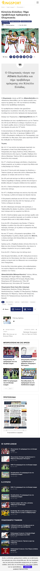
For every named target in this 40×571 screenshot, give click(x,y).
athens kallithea (9, 302)
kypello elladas (24, 302)
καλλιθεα (4, 304)
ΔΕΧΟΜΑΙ (28, 567)
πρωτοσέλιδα (12, 432)
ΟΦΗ (5, 377)
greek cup (17, 302)
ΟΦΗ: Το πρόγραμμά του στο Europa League (24, 464)
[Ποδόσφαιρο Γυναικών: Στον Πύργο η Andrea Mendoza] (5, 551)
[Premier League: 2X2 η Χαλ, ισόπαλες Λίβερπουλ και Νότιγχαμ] (5, 505)
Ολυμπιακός (10, 304)
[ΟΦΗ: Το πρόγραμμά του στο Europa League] (11, 373)
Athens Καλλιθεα (15, 21)
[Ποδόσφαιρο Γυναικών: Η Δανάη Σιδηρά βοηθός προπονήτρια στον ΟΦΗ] (5, 535)
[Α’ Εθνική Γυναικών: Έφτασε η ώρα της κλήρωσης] (5, 543)
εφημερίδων (20, 432)
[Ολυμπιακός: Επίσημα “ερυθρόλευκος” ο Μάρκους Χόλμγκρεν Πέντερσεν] (29, 352)
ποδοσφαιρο (5, 23)
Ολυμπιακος (5, 21)
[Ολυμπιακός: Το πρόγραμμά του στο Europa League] (11, 352)
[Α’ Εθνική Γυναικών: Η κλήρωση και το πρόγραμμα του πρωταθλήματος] (5, 527)
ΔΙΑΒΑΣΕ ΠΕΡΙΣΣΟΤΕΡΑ (20, 569)
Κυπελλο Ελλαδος (26, 21)
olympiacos (32, 302)
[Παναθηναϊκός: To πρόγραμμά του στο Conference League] (29, 373)
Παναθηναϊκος (27, 377)
